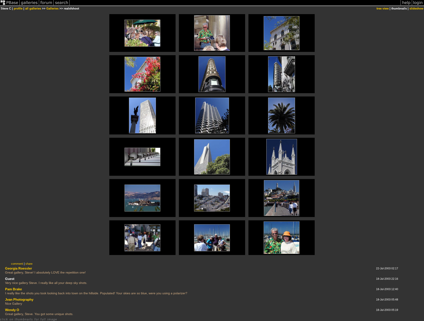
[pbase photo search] (62, 5)
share (28, 263)
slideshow (416, 8)
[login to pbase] (418, 5)
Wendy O (12, 310)
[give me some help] (406, 5)
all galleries (33, 8)
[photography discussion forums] (46, 5)
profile (18, 8)
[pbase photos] (10, 5)
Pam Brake (13, 289)
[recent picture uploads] (29, 5)
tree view (383, 8)
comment (17, 263)
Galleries (52, 8)
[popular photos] (235, 5)
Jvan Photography (19, 299)
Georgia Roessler (18, 268)
